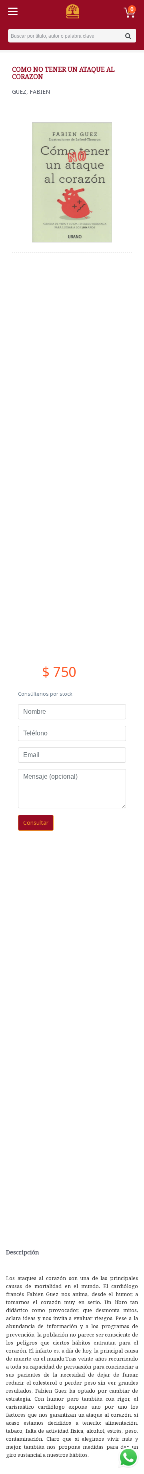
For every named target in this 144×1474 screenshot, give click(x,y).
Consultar (35, 822)
